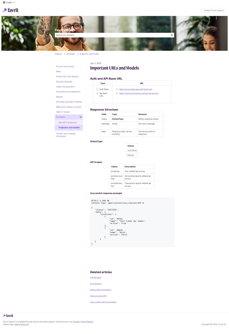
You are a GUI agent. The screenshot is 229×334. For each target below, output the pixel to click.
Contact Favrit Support (214, 10)
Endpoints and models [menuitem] (69, 127)
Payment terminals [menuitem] (64, 81)
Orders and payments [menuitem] (65, 86)
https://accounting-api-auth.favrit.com (135, 89)
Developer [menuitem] (60, 117)
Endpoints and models (89, 54)
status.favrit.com (21, 324)
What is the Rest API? (98, 296)
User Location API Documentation (103, 302)
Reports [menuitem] (59, 97)
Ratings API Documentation (100, 290)
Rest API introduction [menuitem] (68, 122)
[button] (81, 117)
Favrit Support (65, 30)
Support (58, 54)
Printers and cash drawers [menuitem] (67, 76)
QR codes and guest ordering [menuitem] (68, 102)
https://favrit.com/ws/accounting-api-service (138, 93)
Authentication (95, 277)
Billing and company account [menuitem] (68, 107)
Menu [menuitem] (58, 71)
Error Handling (95, 284)
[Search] (172, 35)
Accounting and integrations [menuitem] (68, 91)
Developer (70, 54)
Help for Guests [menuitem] (63, 112)
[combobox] (112, 35)
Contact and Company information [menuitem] (66, 134)
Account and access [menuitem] (65, 66)
